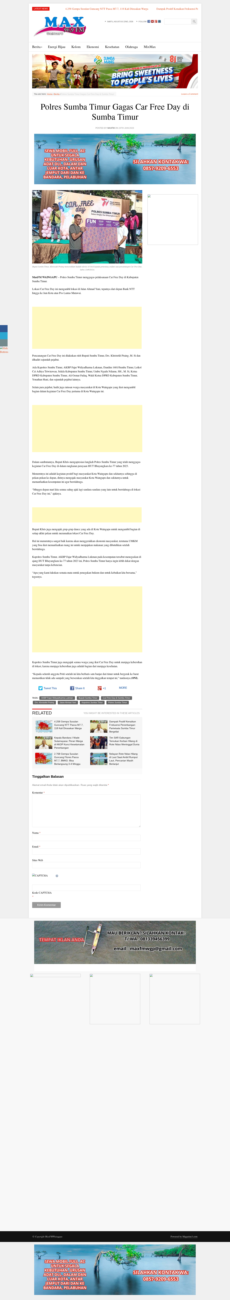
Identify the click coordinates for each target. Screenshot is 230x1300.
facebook (148, 21)
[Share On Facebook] (4, 328)
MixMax (150, 46)
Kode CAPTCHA (42, 892)
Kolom (76, 46)
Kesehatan (112, 46)
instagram (159, 21)
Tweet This (50, 688)
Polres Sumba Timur (117, 702)
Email (36, 846)
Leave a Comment (189, 94)
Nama (36, 832)
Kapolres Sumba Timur (92, 702)
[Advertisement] (87, 328)
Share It (80, 688)
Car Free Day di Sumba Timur (116, 698)
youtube (152, 21)
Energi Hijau (56, 46)
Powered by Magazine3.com (184, 1236)
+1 (104, 688)
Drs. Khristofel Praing (44, 702)
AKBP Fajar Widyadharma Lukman (57, 698)
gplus (156, 21)
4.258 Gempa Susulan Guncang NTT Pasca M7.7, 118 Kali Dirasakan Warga (60, 8)
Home (50, 94)
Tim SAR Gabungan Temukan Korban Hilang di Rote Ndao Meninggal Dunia (124, 741)
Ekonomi (93, 46)
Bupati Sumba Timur (88, 698)
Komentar (38, 792)
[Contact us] (4, 342)
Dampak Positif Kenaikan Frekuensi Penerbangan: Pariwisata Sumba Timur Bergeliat (155, 8)
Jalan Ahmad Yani (68, 702)
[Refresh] (57, 875)
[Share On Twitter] (4, 335)
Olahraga (131, 46)
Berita (36, 46)
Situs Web (37, 860)
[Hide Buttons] (4, 349)
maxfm (111, 128)
